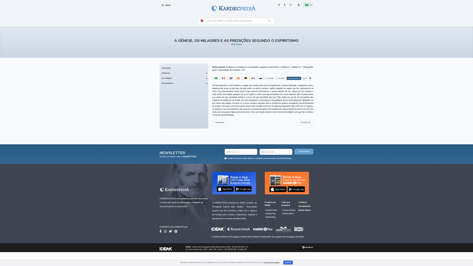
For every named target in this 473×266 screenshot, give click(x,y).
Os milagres (167, 78)
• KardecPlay (270, 213)
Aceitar (288, 262)
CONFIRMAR (303, 151)
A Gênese (166, 73)
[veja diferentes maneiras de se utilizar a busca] (202, 20)
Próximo (304, 122)
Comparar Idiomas (294, 78)
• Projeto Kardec (289, 210)
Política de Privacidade (272, 262)
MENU (168, 5)
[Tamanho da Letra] (305, 78)
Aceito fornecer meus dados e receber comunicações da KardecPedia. (260, 158)
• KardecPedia (271, 210)
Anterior (221, 122)
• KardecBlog (270, 217)
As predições (167, 83)
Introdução (166, 68)
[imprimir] (310, 78)
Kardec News (304, 210)
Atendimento (304, 206)
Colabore (302, 202)
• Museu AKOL (288, 213)
